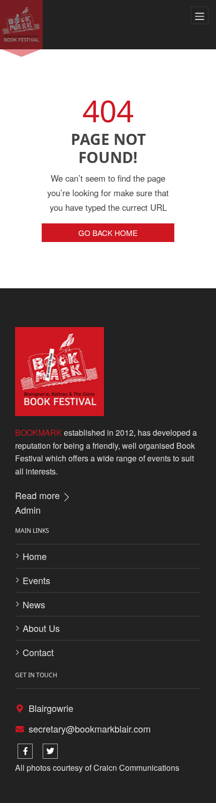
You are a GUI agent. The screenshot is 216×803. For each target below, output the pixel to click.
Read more (38, 495)
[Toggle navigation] (199, 16)
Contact (38, 652)
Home (35, 556)
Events (36, 580)
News (34, 604)
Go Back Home (108, 232)
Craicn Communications (136, 767)
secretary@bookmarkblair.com (90, 728)
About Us (41, 627)
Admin (28, 509)
